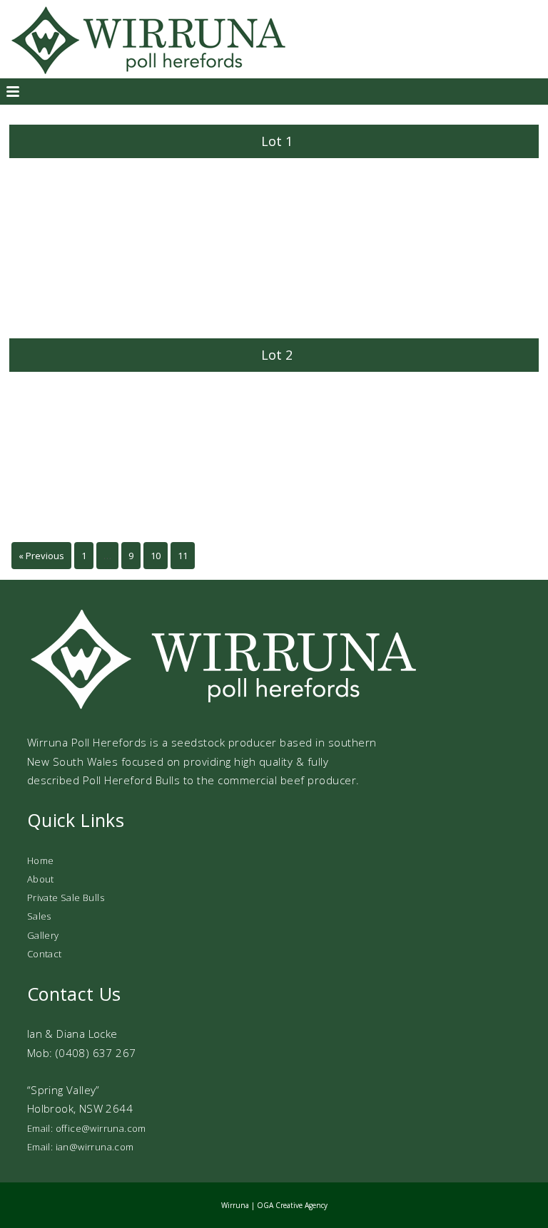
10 (156, 555)
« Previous (41, 555)
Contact (44, 953)
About (40, 879)
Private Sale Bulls (65, 897)
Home (40, 860)
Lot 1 (277, 141)
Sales (39, 916)
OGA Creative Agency (292, 1205)
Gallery (43, 935)
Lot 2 (277, 354)
